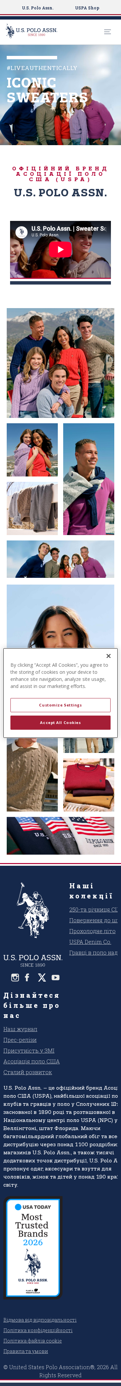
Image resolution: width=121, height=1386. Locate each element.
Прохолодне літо (92, 930)
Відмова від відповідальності (40, 1320)
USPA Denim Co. (90, 941)
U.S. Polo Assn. (37, 7)
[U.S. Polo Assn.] (53, 32)
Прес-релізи (20, 1039)
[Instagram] (15, 978)
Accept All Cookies (60, 722)
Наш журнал (20, 1028)
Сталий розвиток (27, 1072)
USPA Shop (87, 7)
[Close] (108, 656)
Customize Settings (60, 704)
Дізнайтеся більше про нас (32, 1005)
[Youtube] (55, 978)
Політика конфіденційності (38, 1330)
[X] (42, 978)
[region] (60, 693)
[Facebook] (29, 978)
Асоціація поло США (31, 1061)
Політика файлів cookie (32, 1341)
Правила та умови (25, 1351)
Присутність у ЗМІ (28, 1050)
